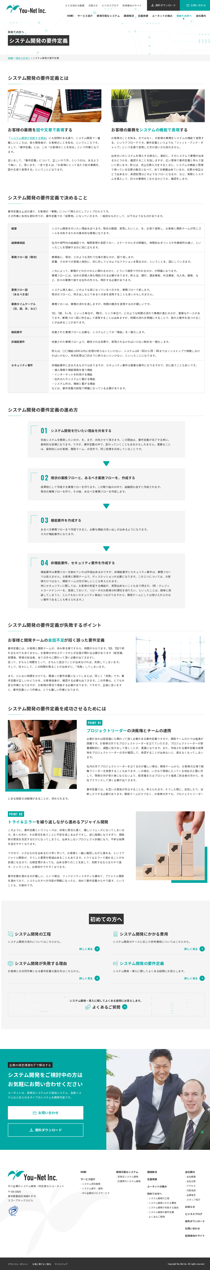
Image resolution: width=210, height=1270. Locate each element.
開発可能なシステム (108, 15)
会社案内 (201, 15)
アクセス (191, 1185)
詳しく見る (86, 949)
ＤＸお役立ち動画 (74, 5)
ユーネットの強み (162, 15)
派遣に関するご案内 (41, 1264)
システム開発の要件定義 (161, 1212)
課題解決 (129, 15)
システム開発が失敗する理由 (28, 138)
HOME (70, 15)
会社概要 (191, 1176)
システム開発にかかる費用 (162, 1202)
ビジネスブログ (110, 5)
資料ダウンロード (165, 5)
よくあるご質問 (106, 1007)
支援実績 (143, 15)
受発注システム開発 (128, 1176)
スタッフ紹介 (193, 1199)
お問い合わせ (48, 1112)
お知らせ (93, 5)
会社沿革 (191, 1181)
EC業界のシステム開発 (129, 1181)
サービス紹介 (85, 15)
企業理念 (191, 1195)
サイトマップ (61, 1264)
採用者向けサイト (132, 5)
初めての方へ (184, 15)
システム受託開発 (91, 1183)
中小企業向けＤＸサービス (96, 1193)
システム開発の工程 (159, 1198)
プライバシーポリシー (18, 1264)
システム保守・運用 (92, 1188)
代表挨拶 (191, 1190)
